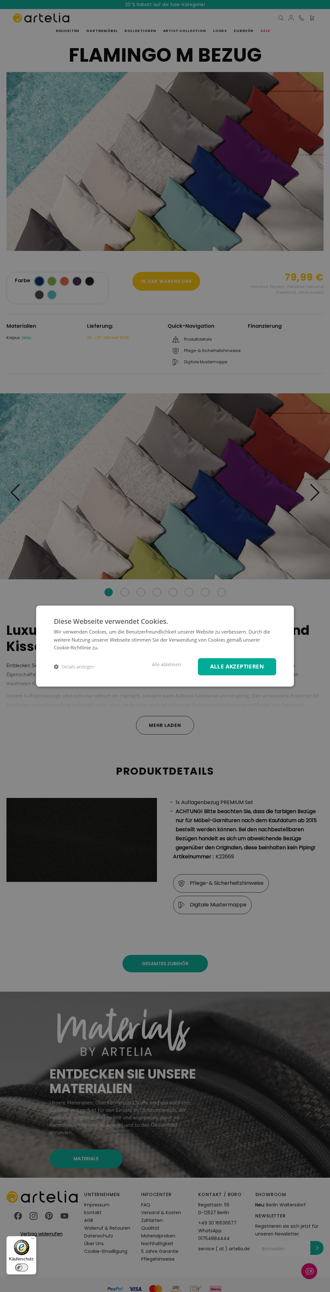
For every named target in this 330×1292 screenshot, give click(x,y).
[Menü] (32, 1240)
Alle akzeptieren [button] (237, 666)
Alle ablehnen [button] (166, 664)
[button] (74, 666)
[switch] (21, 1267)
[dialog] (165, 646)
